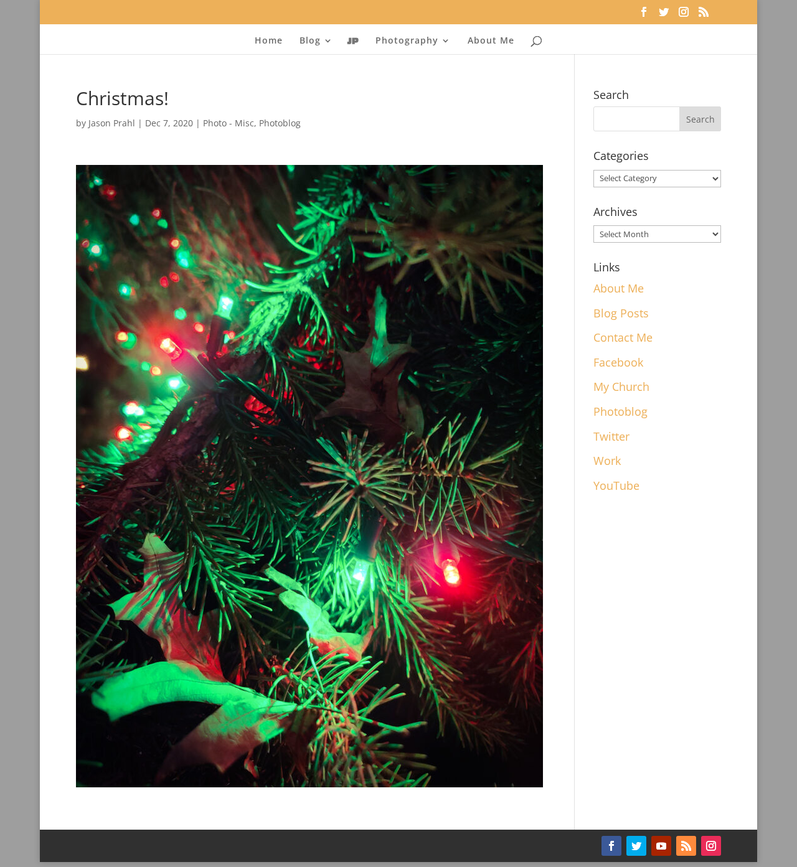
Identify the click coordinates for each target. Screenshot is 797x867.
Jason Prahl (111, 123)
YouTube (616, 485)
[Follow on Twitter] (636, 846)
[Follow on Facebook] (611, 846)
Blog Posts (621, 313)
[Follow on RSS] (686, 846)
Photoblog (280, 123)
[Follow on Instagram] (711, 846)
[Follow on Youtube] (661, 846)
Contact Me (623, 337)
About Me (491, 41)
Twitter (611, 436)
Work (607, 460)
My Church (621, 386)
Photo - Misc (228, 123)
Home (269, 41)
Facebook (618, 362)
